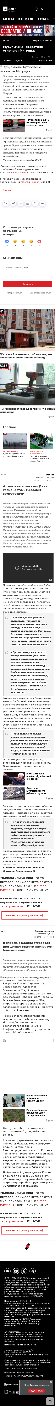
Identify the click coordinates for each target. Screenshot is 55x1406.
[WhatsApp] (28, 203)
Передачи (43, 18)
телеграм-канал (29, 181)
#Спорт (50, 474)
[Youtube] (16, 1271)
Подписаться (36, 1390)
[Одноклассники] (20, 203)
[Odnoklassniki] (24, 1271)
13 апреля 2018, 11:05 (12, 60)
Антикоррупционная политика (19, 1372)
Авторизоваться (14, 293)
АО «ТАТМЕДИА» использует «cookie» (22, 1332)
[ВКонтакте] (6, 203)
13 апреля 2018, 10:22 (45, 477)
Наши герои (25, 18)
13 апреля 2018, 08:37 (44, 934)
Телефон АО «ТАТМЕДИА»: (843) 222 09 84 (24, 1376)
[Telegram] (13, 203)
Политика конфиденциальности (20, 1345)
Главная (8, 18)
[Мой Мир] (35, 203)
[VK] (7, 1271)
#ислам (7, 190)
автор (6, 40)
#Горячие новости (42, 40)
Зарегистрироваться (40, 292)
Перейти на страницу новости (22, 915)
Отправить (27, 284)
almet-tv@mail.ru (19, 172)
